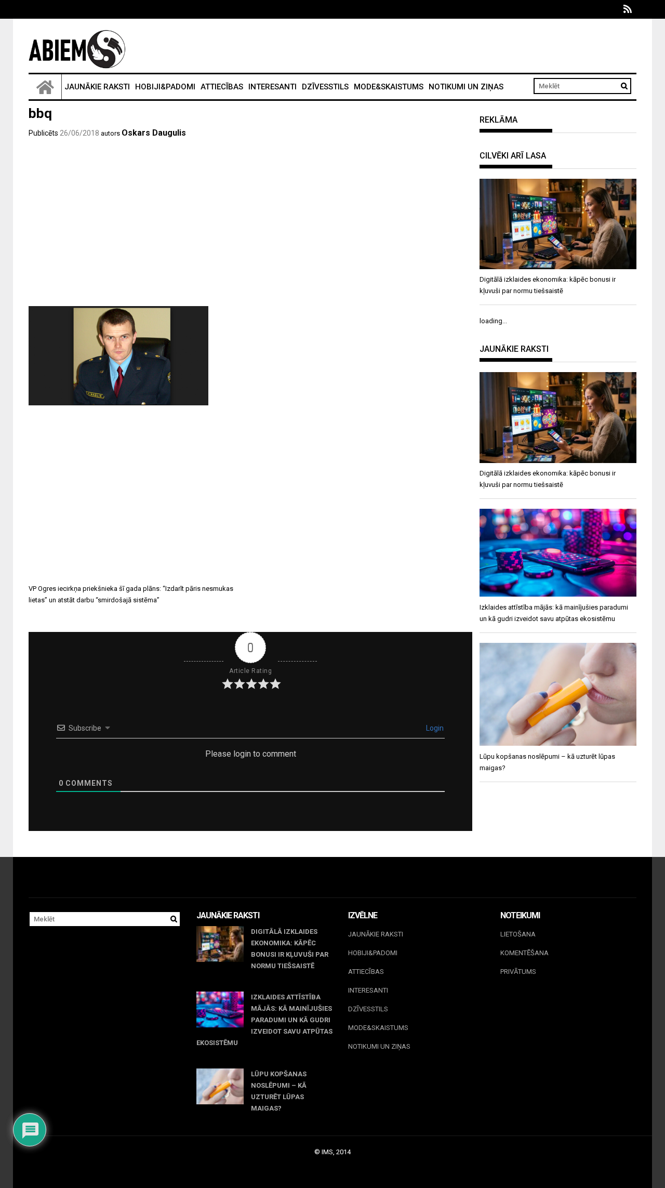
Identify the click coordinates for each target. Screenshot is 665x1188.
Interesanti (272, 86)
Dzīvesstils (325, 86)
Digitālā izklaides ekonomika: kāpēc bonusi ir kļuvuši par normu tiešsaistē (289, 949)
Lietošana (518, 934)
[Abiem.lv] (45, 86)
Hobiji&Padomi (165, 86)
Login (434, 728)
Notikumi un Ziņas (466, 86)
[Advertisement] (250, 228)
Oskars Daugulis (154, 133)
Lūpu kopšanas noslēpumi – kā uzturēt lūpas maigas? (279, 1091)
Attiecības (222, 86)
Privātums (518, 971)
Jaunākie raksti (97, 86)
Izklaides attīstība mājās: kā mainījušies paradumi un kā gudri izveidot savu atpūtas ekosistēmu (264, 1020)
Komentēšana (524, 953)
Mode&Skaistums (388, 86)
